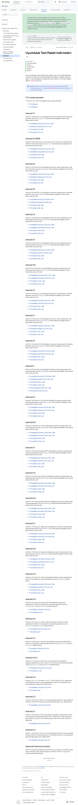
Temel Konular (33, 10)
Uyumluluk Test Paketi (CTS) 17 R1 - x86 (41, 126)
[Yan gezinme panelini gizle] (18, 802)
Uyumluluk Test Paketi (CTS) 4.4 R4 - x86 (41, 587)
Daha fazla (28, 2)
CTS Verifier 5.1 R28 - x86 (37, 542)
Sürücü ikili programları (27, 792)
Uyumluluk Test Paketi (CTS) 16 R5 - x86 (41, 177)
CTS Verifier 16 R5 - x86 (36, 183)
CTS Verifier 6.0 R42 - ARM (37, 514)
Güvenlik (22, 10)
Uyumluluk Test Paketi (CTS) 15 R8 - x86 (41, 202)
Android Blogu (44, 785)
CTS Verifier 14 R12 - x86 (37, 233)
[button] (9, 24)
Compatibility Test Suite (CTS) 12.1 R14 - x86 (42, 278)
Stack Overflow (63, 789)
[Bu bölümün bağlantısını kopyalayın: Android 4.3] (37, 599)
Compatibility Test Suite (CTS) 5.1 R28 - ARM (42, 533)
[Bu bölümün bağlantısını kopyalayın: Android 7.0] (36, 473)
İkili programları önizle (27, 787)
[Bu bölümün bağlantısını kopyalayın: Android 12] (36, 290)
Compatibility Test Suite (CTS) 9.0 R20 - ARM (42, 376)
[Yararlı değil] (72, 47)
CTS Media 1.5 (34, 104)
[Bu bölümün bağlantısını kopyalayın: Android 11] (36, 316)
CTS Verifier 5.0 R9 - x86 (37, 567)
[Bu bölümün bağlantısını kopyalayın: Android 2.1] (36, 712)
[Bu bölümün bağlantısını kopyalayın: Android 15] (36, 189)
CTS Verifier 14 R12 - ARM (37, 230)
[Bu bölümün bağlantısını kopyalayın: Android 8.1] (36, 397)
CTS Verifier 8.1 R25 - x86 (37, 416)
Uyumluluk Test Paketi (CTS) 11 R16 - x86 (41, 328)
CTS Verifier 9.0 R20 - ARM (37, 382)
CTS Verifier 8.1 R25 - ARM (37, 413)
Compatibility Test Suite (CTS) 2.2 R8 (40, 705)
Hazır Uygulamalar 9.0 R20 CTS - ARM (40, 388)
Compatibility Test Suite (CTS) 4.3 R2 (40, 609)
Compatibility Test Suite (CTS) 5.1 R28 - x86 (42, 536)
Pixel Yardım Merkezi (64, 782)
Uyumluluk (43, 10)
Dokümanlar (16, 2)
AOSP (26, 47)
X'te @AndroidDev (45, 782)
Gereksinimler (25, 782)
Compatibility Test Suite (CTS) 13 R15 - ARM (42, 250)
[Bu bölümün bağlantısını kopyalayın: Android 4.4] (37, 574)
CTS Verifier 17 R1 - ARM (36, 129)
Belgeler (5, 6)
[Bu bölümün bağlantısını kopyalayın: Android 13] (36, 240)
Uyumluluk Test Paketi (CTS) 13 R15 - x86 (41, 253)
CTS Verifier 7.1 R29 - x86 (37, 466)
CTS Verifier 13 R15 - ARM (37, 255)
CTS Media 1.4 (34, 107)
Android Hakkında (26, 800)
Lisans (48, 800)
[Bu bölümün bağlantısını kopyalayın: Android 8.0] (37, 422)
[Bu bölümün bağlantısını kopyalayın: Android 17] (36, 113)
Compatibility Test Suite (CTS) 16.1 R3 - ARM (42, 149)
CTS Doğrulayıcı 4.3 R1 (36, 612)
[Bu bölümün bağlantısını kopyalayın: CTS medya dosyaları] (45, 98)
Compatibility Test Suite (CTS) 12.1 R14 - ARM (42, 275)
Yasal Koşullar (41, 800)
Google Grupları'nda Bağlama (48, 794)
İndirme (24, 785)
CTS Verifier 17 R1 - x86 (36, 132)
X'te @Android (44, 780)
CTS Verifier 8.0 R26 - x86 (37, 441)
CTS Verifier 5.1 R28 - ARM (37, 539)
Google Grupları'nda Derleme (48, 792)
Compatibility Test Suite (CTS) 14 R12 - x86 (42, 227)
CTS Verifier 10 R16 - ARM (37, 357)
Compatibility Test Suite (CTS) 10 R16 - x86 (42, 354)
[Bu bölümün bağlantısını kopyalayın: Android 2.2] (36, 697)
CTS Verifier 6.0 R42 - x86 (37, 517)
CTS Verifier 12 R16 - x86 (37, 309)
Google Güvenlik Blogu (46, 787)
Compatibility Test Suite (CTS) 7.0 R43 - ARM (42, 483)
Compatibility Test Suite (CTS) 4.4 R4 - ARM (42, 584)
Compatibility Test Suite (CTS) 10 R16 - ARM (42, 351)
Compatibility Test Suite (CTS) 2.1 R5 (40, 723)
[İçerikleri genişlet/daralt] (34, 61)
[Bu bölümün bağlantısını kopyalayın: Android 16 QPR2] (41, 139)
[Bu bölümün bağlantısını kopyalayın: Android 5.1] (36, 524)
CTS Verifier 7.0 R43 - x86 (37, 492)
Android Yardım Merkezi (65, 780)
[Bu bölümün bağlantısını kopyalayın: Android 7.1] (36, 448)
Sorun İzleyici (62, 792)
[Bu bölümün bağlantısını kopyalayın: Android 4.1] (36, 638)
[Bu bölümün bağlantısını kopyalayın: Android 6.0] (37, 498)
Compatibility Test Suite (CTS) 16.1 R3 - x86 (42, 152)
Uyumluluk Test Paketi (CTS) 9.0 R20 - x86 (41, 379)
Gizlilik (52, 800)
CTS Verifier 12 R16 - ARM (37, 306)
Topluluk (35, 800)
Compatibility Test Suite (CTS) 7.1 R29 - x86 (42, 461)
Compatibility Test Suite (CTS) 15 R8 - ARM (42, 199)
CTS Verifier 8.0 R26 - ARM (37, 438)
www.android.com (63, 785)
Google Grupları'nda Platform (48, 789)
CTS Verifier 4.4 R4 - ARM (37, 590)
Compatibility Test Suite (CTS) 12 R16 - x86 (42, 303)
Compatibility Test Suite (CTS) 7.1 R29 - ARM (42, 458)
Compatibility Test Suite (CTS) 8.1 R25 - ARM (42, 407)
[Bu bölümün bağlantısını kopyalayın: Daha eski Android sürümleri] (51, 747)
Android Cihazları (55, 10)
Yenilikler (4, 10)
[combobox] (45, 1)
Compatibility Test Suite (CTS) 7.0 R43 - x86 (42, 486)
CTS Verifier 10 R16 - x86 (37, 359)
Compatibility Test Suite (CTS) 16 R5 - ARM (42, 174)
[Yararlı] (69, 47)
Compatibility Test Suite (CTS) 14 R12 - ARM (42, 224)
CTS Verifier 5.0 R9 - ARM (37, 564)
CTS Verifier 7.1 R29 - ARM (37, 463)
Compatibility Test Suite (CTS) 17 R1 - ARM (41, 123)
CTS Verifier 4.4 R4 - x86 (37, 593)
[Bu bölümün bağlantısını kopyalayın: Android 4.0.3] (38, 658)
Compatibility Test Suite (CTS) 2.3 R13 (40, 687)
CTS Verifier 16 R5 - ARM (37, 180)
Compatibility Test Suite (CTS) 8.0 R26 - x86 (42, 435)
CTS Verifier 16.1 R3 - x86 (37, 157)
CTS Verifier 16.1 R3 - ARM (37, 154)
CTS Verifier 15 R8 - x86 (36, 208)
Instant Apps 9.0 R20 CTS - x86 (38, 391)
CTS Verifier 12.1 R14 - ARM (37, 281)
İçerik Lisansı (41, 766)
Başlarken (13, 10)
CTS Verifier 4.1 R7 (35, 651)
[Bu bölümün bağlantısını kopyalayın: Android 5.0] (37, 549)
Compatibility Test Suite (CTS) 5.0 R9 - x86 (42, 562)
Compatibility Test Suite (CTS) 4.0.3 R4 (41, 668)
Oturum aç (73, 2)
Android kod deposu (27, 780)
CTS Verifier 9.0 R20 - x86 (37, 385)
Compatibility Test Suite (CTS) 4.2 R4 (40, 629)
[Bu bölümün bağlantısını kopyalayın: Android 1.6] (36, 730)
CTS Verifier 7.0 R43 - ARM (37, 489)
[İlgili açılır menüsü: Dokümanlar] (21, 2)
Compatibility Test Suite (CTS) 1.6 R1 (40, 740)
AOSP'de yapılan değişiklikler (54, 27)
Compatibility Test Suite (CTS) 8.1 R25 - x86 (42, 410)
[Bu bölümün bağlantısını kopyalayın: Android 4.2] (37, 619)
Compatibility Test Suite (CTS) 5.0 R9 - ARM (42, 559)
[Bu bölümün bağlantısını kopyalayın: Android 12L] (37, 265)
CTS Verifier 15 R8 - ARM (37, 205)
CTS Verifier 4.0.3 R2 (36, 671)
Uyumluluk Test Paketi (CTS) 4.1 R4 (39, 648)
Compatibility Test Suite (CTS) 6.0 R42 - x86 (42, 511)
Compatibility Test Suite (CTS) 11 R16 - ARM (42, 326)
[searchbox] (10, 14)
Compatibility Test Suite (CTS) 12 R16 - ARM (42, 300)
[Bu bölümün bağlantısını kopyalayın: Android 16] (36, 164)
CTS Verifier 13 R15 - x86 (36, 258)
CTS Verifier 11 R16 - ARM (37, 331)
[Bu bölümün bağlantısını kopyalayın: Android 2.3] (37, 677)
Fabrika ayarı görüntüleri (28, 789)
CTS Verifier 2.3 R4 (35, 690)
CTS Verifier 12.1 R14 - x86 (37, 284)
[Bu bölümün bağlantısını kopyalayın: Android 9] (35, 366)
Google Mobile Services (65, 787)
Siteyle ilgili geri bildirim (29, 802)
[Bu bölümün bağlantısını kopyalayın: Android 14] (36, 215)
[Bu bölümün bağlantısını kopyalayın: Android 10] (36, 341)
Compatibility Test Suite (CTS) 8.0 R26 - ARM (42, 432)
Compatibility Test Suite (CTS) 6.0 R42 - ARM (42, 508)
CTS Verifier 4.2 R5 (35, 632)
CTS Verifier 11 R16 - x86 (36, 334)
